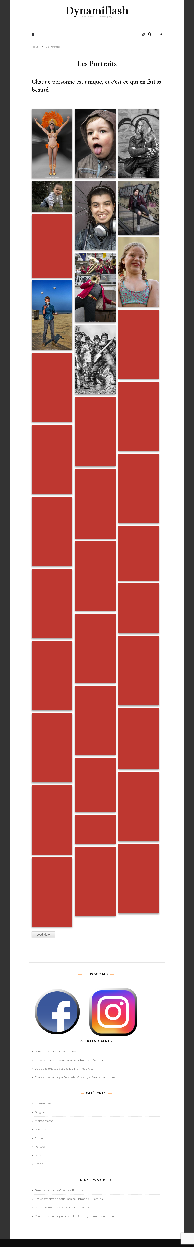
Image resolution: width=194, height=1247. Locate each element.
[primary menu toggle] (34, 34)
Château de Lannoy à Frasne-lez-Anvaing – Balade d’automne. (75, 1077)
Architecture (43, 1103)
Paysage (40, 1129)
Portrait (39, 1138)
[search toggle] (161, 34)
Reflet (39, 1155)
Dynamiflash (97, 10)
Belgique (41, 1112)
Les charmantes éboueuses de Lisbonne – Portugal (69, 1060)
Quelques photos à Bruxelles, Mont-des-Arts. (64, 1068)
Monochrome (44, 1121)
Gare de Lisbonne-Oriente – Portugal (59, 1051)
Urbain (39, 1164)
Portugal (40, 1146)
